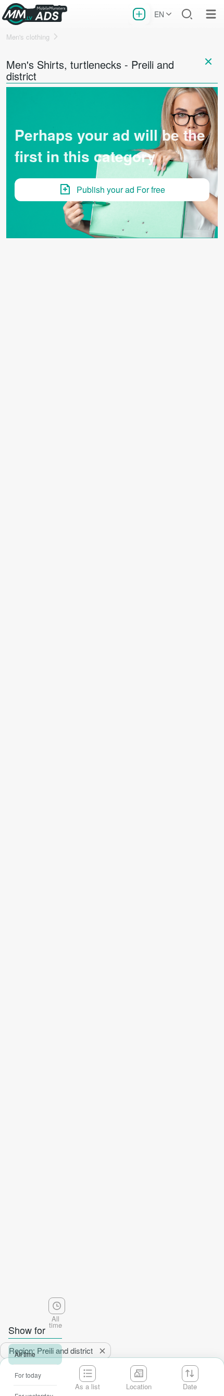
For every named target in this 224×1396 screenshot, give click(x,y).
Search (187, 14)
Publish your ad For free (121, 189)
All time (25, 1354)
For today (28, 1374)
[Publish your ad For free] (139, 14)
